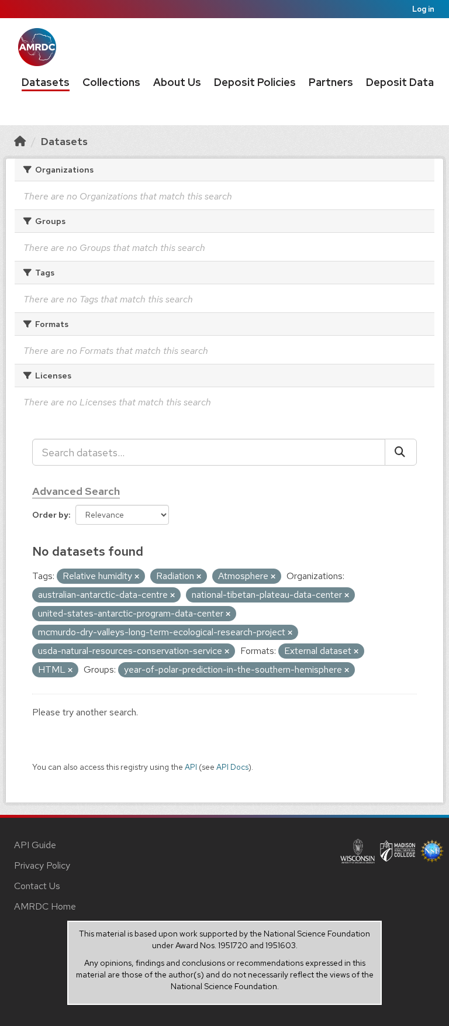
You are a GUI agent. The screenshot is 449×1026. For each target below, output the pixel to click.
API (191, 767)
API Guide (35, 845)
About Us (177, 82)
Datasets (46, 82)
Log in (423, 9)
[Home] (20, 141)
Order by (50, 514)
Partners (331, 82)
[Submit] (401, 452)
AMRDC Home (45, 906)
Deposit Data (400, 82)
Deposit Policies (255, 82)
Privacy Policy (42, 865)
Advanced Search (76, 491)
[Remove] (136, 577)
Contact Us (37, 886)
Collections (111, 82)
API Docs (232, 767)
